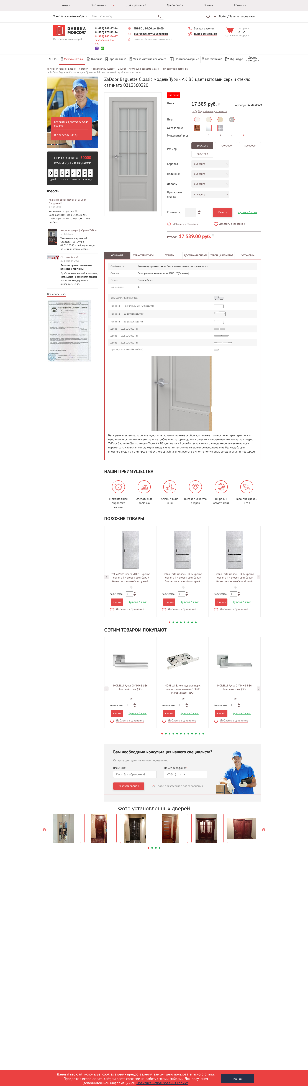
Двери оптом (175, 5)
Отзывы (208, 5)
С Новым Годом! (69, 257)
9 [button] (192, 733)
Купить (222, 212)
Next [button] (259, 577)
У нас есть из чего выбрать (70, 16)
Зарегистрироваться (242, 16)
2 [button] (54, 144)
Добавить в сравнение (185, 224)
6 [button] (188, 622)
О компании (98, 5)
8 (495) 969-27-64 (106, 28)
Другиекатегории (252, 59)
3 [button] (57, 144)
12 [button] (203, 733)
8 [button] (196, 622)
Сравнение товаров (236, 35)
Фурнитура (236, 59)
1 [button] (51, 144)
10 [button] (196, 733)
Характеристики (143, 255)
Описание (117, 255)
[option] (72, 112)
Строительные (117, 59)
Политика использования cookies (162, 1083)
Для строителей (136, 5)
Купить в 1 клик (247, 212)
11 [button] (199, 733)
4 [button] (181, 622)
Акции (66, 5)
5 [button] (184, 622)
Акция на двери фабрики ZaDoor (78, 230)
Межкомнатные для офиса (149, 59)
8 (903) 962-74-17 (106, 36)
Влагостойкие (213, 59)
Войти (223, 16)
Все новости (54, 294)
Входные (96, 59)
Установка (248, 255)
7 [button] (192, 622)
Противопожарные (187, 59)
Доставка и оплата (195, 255)
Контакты (240, 5)
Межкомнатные (74, 59)
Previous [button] (106, 577)
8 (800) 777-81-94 (106, 32)
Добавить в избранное (232, 223)
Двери (53, 59)
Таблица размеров (222, 255)
